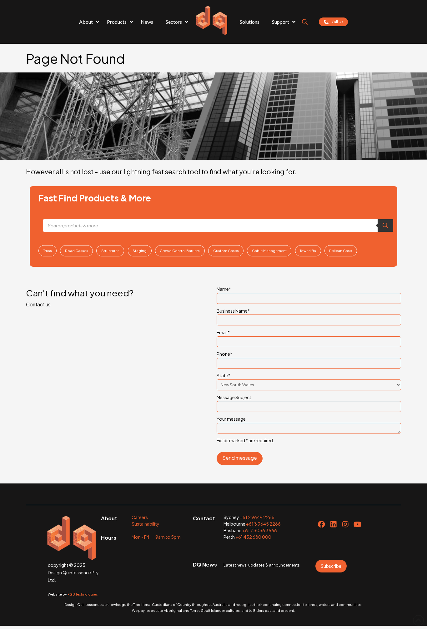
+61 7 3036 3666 (259, 530)
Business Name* (233, 311)
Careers (140, 517)
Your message (231, 419)
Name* (224, 289)
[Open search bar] (305, 22)
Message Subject (234, 397)
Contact (204, 518)
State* (223, 375)
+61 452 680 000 (253, 537)
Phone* (224, 354)
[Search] (385, 225)
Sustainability (145, 524)
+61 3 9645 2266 (263, 524)
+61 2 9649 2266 (257, 517)
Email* (223, 332)
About (109, 518)
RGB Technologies (83, 594)
